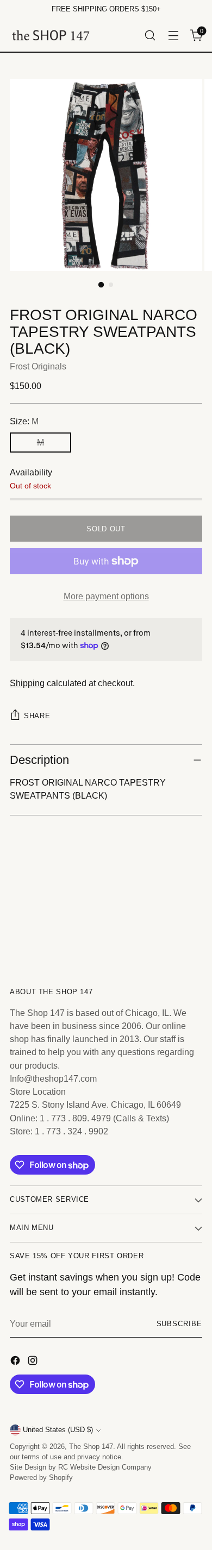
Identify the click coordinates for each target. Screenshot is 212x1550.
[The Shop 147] (50, 35)
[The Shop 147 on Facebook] (16, 1362)
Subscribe (179, 1324)
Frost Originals (38, 366)
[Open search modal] (150, 35)
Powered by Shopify (41, 1478)
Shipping (27, 683)
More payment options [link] (106, 596)
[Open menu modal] (173, 35)
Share (37, 716)
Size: (24, 421)
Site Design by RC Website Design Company (81, 1467)
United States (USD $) (58, 1430)
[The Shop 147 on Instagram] (33, 1362)
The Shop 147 (91, 1447)
